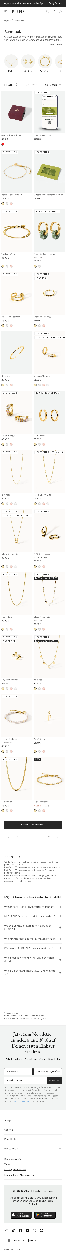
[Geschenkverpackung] (16, 112)
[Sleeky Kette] (16, 593)
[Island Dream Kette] (49, 593)
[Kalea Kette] (49, 656)
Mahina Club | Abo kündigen (19, 1174)
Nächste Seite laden (33, 824)
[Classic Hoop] (49, 412)
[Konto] (54, 11)
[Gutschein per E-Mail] (49, 112)
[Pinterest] (41, 1230)
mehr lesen (55, 44)
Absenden (54, 1080)
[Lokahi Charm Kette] (16, 530)
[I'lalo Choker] (16, 778)
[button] (48, 11)
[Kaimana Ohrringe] (49, 352)
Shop (7, 1120)
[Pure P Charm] (49, 715)
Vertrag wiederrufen (15, 1169)
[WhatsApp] (34, 1230)
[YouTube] (27, 1230)
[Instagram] (6, 1230)
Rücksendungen (13, 1158)
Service (8, 1129)
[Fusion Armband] (49, 778)
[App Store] (21, 1215)
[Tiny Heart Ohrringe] (16, 656)
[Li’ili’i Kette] (16, 471)
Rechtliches (11, 1139)
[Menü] (6, 11)
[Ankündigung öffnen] (33, 3)
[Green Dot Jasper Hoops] (49, 230)
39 (48, 836)
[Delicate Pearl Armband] (16, 171)
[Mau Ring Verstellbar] (16, 293)
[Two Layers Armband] (16, 230)
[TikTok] (13, 1230)
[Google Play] (45, 1215)
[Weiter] (58, 837)
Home (7, 20)
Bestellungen (12, 1148)
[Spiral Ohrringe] (49, 530)
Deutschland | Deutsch (25, 1240)
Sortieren (51, 84)
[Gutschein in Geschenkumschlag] (49, 171)
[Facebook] (20, 1230)
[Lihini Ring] (16, 352)
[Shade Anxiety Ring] (49, 293)
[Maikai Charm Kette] (49, 471)
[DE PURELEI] (18, 11)
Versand (8, 1164)
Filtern (8, 84)
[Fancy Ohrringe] (16, 412)
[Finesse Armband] (16, 715)
